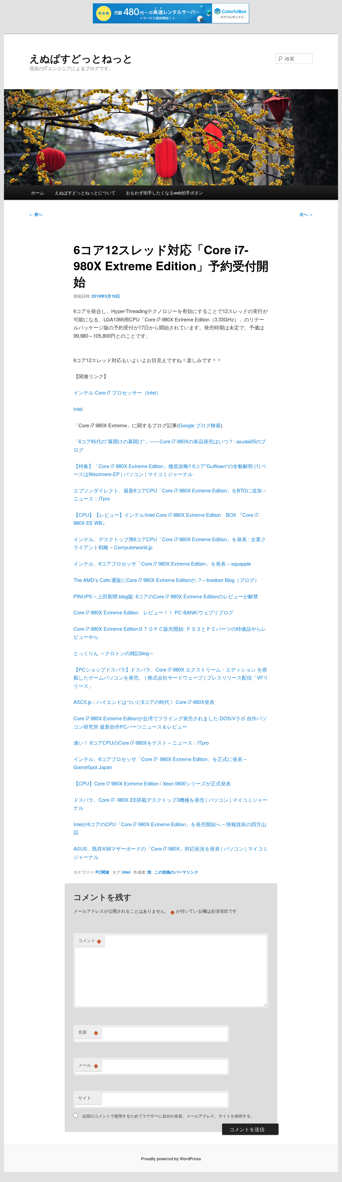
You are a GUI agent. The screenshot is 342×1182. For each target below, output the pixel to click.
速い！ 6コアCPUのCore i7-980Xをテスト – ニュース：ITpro (141, 742)
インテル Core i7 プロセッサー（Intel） (117, 392)
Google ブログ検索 (200, 425)
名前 (88, 1032)
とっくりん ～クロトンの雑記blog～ (113, 652)
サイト (84, 1097)
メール (88, 1065)
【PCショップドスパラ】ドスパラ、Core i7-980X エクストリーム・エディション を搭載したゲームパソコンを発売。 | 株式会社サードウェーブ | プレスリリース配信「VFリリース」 (170, 677)
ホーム (37, 192)
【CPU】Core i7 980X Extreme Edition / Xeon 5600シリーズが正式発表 (152, 783)
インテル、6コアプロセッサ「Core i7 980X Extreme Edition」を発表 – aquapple (162, 563)
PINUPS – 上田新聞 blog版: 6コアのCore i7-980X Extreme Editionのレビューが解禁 (165, 596)
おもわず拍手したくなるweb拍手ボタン (164, 192)
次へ (306, 214)
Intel (77, 408)
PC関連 (102, 872)
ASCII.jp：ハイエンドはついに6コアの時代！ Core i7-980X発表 (143, 701)
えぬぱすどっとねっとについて (85, 192)
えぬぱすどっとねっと (81, 58)
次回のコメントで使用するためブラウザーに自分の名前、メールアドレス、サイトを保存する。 (168, 1116)
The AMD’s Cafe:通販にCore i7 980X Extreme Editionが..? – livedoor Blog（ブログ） (166, 579)
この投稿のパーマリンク (176, 872)
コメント (89, 940)
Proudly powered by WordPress (171, 1159)
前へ (35, 214)
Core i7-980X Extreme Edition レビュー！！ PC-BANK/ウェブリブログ (153, 612)
